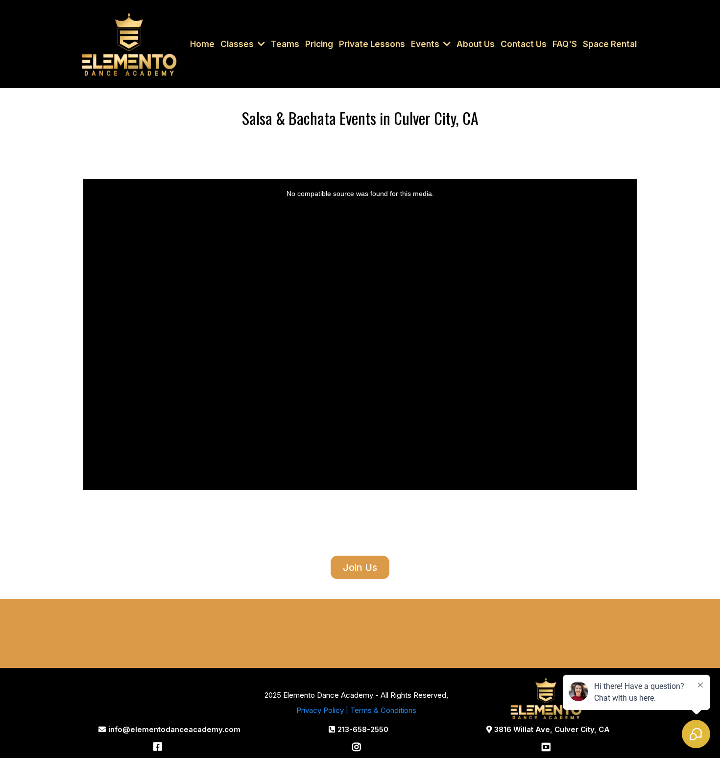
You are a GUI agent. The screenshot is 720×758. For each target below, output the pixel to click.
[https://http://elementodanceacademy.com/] (129, 44)
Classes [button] (238, 44)
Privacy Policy (320, 710)
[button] (446, 44)
